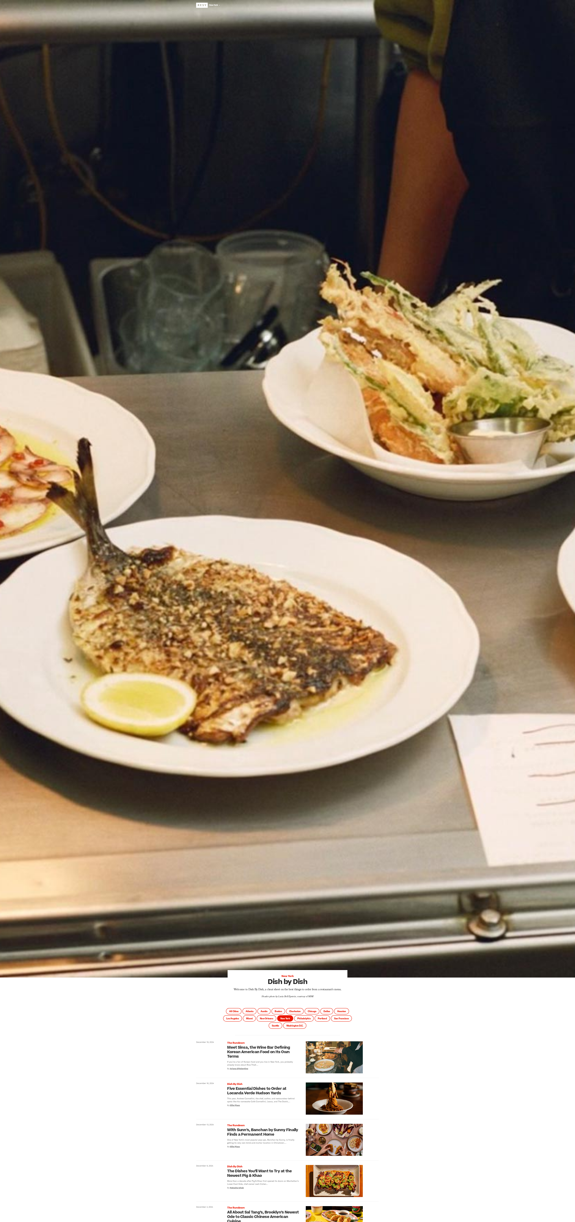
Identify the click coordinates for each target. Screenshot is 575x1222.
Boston (278, 1011)
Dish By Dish (234, 1084)
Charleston (295, 1011)
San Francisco (341, 1018)
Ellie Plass (235, 1105)
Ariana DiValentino (239, 1068)
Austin (264, 1011)
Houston (341, 1011)
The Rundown (236, 1043)
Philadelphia (304, 1018)
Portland (322, 1018)
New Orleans (266, 1018)
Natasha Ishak (237, 1188)
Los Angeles (232, 1018)
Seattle (275, 1025)
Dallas (326, 1011)
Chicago (312, 1011)
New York (285, 1018)
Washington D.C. (294, 1025)
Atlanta (249, 1011)
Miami (249, 1018)
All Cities (234, 1011)
